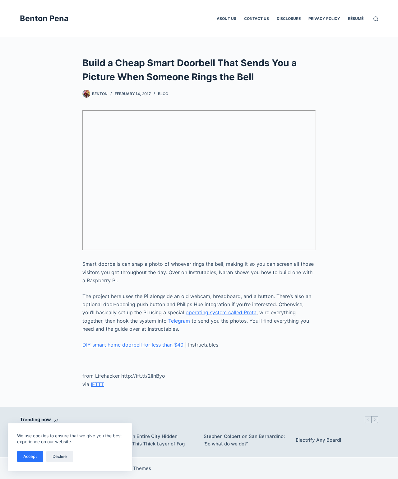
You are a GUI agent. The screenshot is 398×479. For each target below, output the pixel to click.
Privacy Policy (324, 18)
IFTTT (97, 384)
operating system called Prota (221, 312)
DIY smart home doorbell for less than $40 (132, 345)
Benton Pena (44, 18)
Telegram (178, 321)
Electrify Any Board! (318, 440)
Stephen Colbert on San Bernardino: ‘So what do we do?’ (244, 440)
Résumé (355, 18)
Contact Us (256, 18)
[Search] (375, 18)
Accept (30, 456)
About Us (226, 18)
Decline (60, 456)
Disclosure (289, 18)
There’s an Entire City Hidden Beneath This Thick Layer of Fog (148, 440)
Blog (163, 93)
